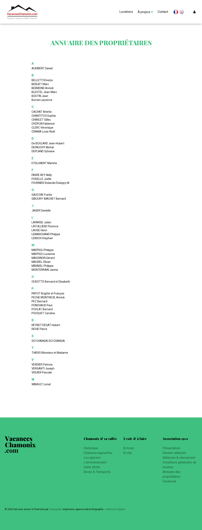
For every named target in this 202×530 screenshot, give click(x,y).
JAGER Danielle (41, 210)
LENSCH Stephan (42, 238)
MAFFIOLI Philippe (43, 250)
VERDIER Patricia (42, 364)
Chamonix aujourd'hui (98, 453)
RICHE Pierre (39, 329)
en (181, 12)
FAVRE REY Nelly (42, 175)
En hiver (128, 448)
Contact (163, 12)
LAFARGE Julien (41, 222)
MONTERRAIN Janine (45, 269)
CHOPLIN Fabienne (43, 123)
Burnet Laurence (42, 99)
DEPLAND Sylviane (43, 151)
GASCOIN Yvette (42, 194)
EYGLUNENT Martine (44, 163)
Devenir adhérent (174, 453)
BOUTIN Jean (40, 96)
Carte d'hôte (92, 467)
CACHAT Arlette (42, 111)
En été (127, 453)
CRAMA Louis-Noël (43, 131)
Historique (91, 448)
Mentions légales (115, 509)
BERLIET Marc (40, 84)
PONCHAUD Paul (42, 305)
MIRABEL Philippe (42, 265)
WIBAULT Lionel (41, 384)
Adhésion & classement (179, 458)
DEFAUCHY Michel (43, 147)
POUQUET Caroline (43, 313)
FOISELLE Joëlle (41, 178)
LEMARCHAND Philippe (46, 234)
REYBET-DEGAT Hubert (46, 325)
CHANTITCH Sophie (44, 115)
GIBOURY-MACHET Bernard (49, 198)
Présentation (171, 448)
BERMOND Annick (43, 88)
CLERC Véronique (42, 127)
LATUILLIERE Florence (45, 226)
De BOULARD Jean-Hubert (48, 143)
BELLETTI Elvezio (42, 80)
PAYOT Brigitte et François (48, 293)
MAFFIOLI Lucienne (43, 254)
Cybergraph (55, 509)
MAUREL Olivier (41, 261)
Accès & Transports (97, 472)
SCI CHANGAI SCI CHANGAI (48, 340)
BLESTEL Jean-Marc (44, 92)
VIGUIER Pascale (42, 372)
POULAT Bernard (42, 309)
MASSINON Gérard (43, 257)
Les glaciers (92, 458)
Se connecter (195, 12)
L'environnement (95, 462)
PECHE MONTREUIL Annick (48, 297)
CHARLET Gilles (41, 119)
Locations (126, 12)
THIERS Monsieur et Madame (50, 352)
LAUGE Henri (39, 230)
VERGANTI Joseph (43, 368)
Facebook (169, 481)
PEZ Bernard (39, 301)
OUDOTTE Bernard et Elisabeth (51, 281)
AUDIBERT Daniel (42, 68)
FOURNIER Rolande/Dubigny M (50, 182)
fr (176, 13)
